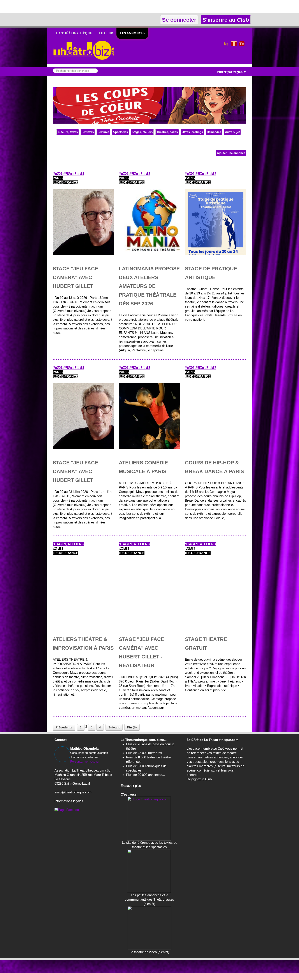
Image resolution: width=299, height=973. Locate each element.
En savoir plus (131, 786)
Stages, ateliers (142, 132)
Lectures (103, 132)
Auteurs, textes (68, 132)
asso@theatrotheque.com (73, 792)
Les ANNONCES (132, 33)
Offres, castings (192, 132)
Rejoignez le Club (199, 779)
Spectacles (120, 132)
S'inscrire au (225, 20)
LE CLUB (106, 33)
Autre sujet (232, 132)
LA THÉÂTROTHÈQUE (74, 33)
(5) (132, 727)
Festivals (88, 132)
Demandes (214, 132)
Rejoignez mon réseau (84, 761)
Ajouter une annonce (231, 153)
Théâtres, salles (167, 132)
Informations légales (69, 801)
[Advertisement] (51, 6)
